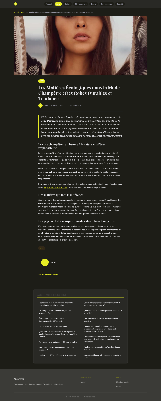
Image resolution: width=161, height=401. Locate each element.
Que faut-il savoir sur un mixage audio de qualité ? (101, 319)
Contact (119, 386)
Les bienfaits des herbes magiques (53, 326)
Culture (67, 4)
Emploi (93, 4)
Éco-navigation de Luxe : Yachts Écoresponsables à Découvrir (51, 319)
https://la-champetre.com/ (55, 187)
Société (120, 4)
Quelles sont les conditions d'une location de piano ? (102, 348)
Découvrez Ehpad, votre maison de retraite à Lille (102, 356)
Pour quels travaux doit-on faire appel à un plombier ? (56, 348)
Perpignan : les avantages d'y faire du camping (58, 342)
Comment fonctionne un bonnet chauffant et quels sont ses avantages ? (102, 304)
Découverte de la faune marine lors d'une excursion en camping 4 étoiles (56, 304)
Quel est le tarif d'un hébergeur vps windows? (57, 355)
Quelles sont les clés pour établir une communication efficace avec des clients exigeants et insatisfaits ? (100, 329)
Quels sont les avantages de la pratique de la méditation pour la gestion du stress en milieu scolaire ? (58, 334)
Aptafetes (19, 378)
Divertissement (81, 4)
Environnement (106, 4)
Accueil (49, 4)
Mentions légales (122, 382)
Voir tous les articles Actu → (50, 274)
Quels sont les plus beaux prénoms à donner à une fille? (103, 311)
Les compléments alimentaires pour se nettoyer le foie (55, 311)
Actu (58, 4)
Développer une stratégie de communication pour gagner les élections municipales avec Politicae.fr (102, 339)
